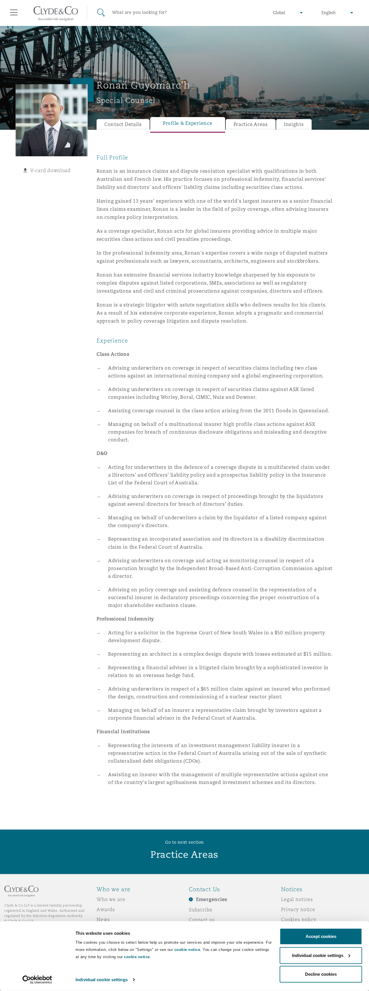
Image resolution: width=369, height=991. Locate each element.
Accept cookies (321, 936)
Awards (106, 909)
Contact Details (123, 124)
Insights (294, 124)
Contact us (202, 920)
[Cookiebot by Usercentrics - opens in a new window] (37, 979)
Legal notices (297, 899)
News (103, 919)
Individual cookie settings (102, 979)
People (102, 73)
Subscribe (200, 910)
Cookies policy (298, 919)
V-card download (50, 170)
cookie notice (187, 949)
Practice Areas (251, 124)
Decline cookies (321, 974)
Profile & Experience (187, 123)
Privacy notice (298, 909)
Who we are (111, 899)
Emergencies (211, 899)
